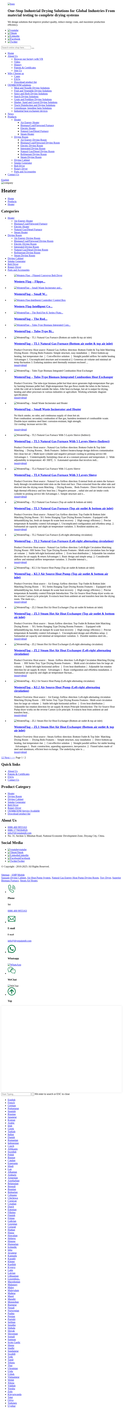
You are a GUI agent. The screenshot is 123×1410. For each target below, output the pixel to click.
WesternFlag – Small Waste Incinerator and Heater (47, 409)
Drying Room (21, 137)
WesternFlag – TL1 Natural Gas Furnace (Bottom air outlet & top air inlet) (63, 343)
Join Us (18, 70)
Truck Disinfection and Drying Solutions (34, 105)
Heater (17, 119)
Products (12, 116)
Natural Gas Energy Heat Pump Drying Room (75, 877)
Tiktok (20, 852)
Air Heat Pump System (38, 877)
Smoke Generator (23, 163)
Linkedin (24, 855)
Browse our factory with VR (28, 59)
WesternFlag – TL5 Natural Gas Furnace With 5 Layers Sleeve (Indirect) (62, 441)
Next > (8, 757)
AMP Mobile (18, 874)
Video (17, 61)
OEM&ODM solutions (19, 85)
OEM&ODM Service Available (24, 810)
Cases (17, 76)
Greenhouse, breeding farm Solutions (33, 108)
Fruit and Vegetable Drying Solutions (33, 90)
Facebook (25, 858)
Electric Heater (28, 128)
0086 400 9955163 (17, 827)
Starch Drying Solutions (26, 96)
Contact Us (13, 174)
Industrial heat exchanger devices (31, 111)
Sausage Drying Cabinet (13, 877)
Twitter (21, 861)
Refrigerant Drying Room (33, 154)
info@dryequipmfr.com (19, 833)
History (18, 64)
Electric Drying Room (31, 145)
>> (13, 757)
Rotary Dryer (21, 168)
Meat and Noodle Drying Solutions (32, 87)
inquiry (17, 365)
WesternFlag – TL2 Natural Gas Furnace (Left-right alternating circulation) (64, 541)
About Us (13, 56)
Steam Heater (27, 134)
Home (11, 53)
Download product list (25, 82)
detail (24, 365)
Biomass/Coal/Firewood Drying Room (40, 142)
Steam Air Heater (28, 880)
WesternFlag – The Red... (30, 319)
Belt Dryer (19, 165)
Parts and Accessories (25, 171)
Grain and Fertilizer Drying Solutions (33, 99)
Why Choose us (16, 73)
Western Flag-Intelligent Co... (33, 306)
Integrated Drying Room (32, 148)
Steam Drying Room (30, 157)
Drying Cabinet (22, 160)
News (11, 113)
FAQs (17, 79)
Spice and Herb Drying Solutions (31, 93)
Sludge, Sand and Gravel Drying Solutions (35, 102)
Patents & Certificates (25, 67)
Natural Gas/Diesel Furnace (34, 131)
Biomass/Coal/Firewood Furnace (37, 125)
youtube (22, 849)
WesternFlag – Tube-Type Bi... (34, 331)
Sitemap (5, 874)
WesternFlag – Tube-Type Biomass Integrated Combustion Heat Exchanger (63, 377)
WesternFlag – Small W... (30, 294)
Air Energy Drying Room (33, 139)
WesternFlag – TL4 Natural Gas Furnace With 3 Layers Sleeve (55, 475)
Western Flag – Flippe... (29, 281)
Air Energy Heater (29, 122)
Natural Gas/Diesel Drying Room (37, 151)
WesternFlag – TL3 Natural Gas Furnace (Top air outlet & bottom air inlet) (63, 508)
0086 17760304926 (18, 830)
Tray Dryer (105, 877)
